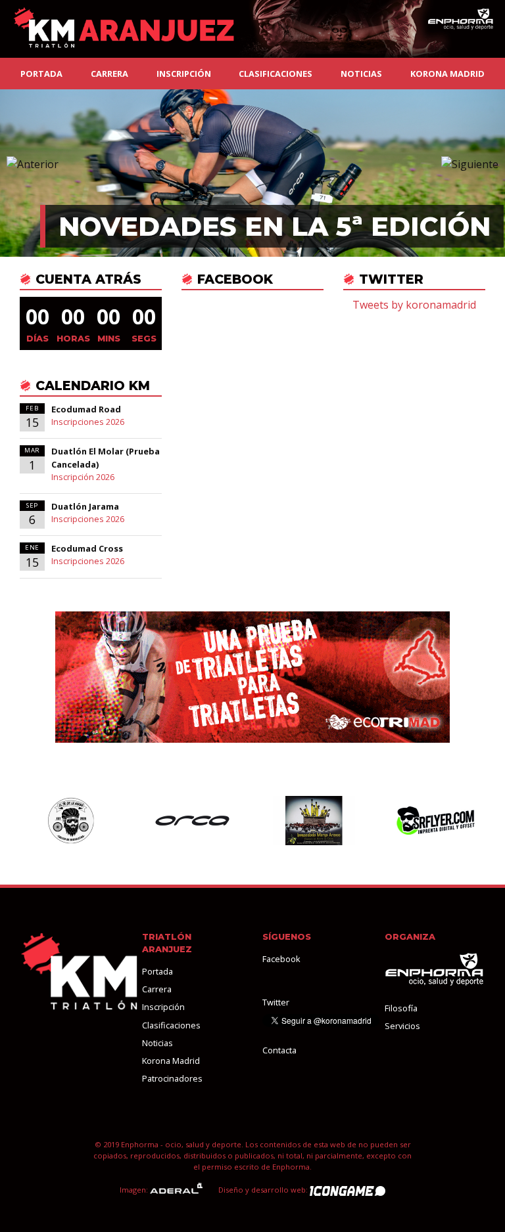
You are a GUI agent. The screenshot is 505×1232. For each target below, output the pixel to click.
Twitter (275, 1002)
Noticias (361, 73)
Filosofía (401, 1008)
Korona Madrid (447, 73)
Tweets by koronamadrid (414, 304)
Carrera (109, 73)
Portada (41, 73)
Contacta (279, 1050)
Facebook (281, 959)
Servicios (402, 1026)
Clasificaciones (275, 73)
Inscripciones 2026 (87, 422)
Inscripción (183, 73)
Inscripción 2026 (82, 477)
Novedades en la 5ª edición (275, 226)
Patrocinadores (172, 1078)
